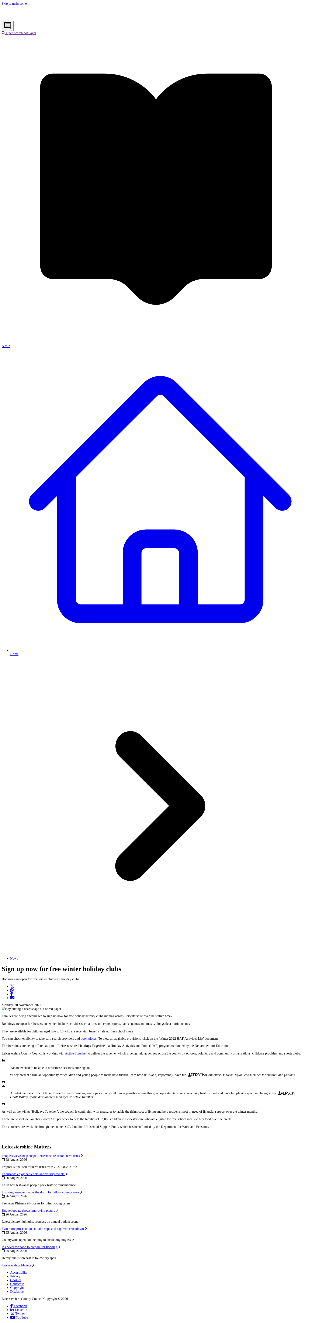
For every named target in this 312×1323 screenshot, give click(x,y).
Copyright (17, 1287)
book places (89, 1038)
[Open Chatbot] (8, 26)
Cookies (15, 1280)
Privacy (15, 1276)
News (14, 958)
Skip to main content (15, 3)
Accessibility (18, 1272)
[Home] (30, 19)
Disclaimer (17, 1291)
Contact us (17, 1284)
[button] (19, 33)
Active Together (76, 1053)
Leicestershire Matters (16, 1265)
